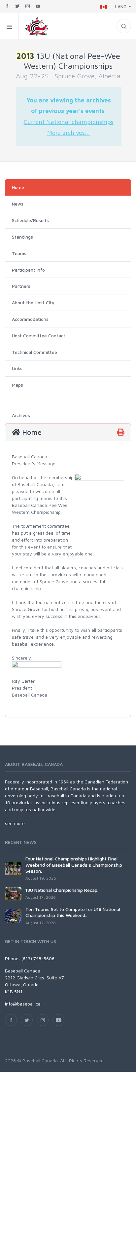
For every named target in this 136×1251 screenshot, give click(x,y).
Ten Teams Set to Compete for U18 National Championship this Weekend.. (72, 912)
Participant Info (28, 270)
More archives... (68, 132)
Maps (17, 385)
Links (17, 368)
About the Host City (33, 302)
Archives (21, 415)
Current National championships (69, 121)
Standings (22, 237)
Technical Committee (34, 352)
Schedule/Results (30, 220)
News (17, 204)
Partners (21, 286)
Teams (19, 253)
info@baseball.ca (23, 1003)
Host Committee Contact (38, 335)
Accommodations (30, 319)
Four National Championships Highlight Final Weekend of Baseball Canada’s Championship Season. (73, 864)
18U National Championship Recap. (61, 890)
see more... (16, 823)
